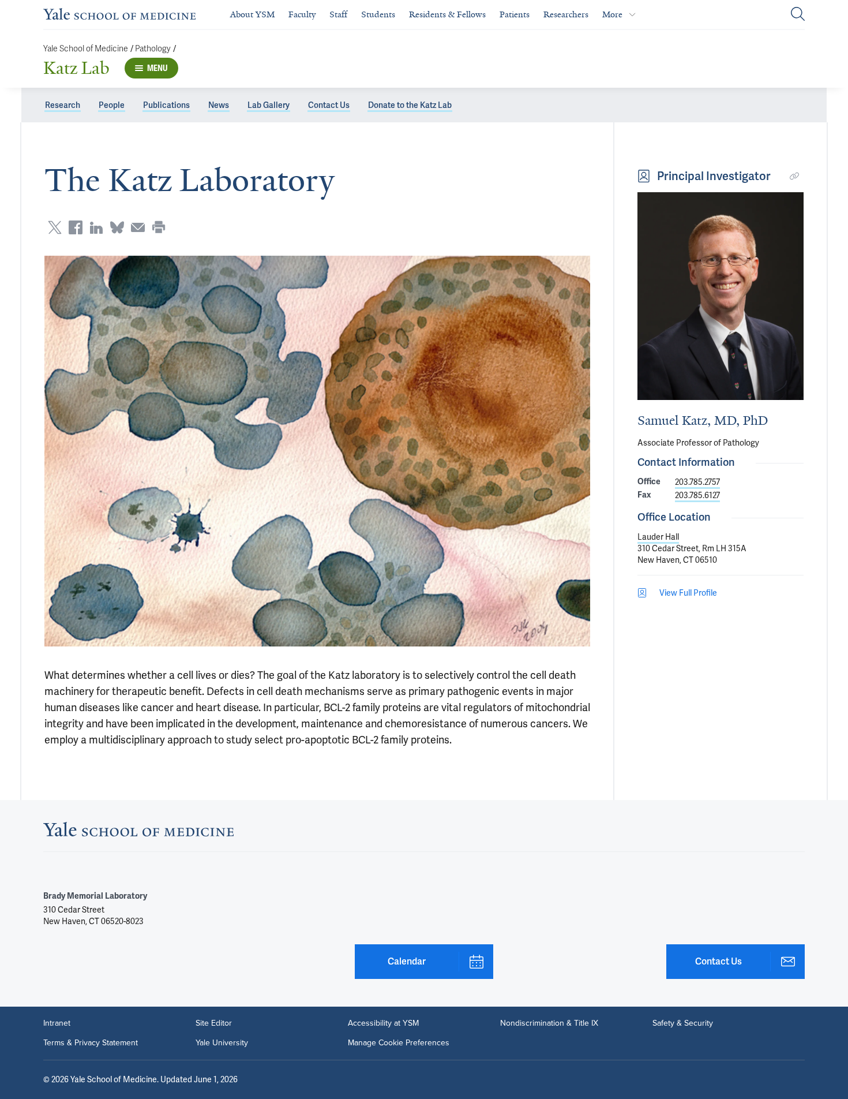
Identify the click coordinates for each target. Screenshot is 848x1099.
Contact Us (329, 105)
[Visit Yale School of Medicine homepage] (138, 832)
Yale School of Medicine (85, 49)
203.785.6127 (697, 495)
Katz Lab (76, 68)
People (112, 105)
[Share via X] (55, 227)
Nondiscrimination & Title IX (549, 1023)
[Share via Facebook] (75, 227)
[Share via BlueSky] (117, 227)
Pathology (153, 49)
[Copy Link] (794, 176)
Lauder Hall (658, 537)
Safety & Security (682, 1023)
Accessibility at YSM (383, 1023)
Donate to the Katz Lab (410, 105)
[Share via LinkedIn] (96, 227)
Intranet (56, 1023)
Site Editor (214, 1023)
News (218, 105)
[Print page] (159, 227)
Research (62, 105)
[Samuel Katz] (720, 296)
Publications (166, 105)
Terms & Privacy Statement (90, 1043)
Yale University (222, 1043)
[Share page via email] (138, 227)
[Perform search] (798, 15)
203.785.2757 (697, 482)
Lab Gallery (268, 105)
